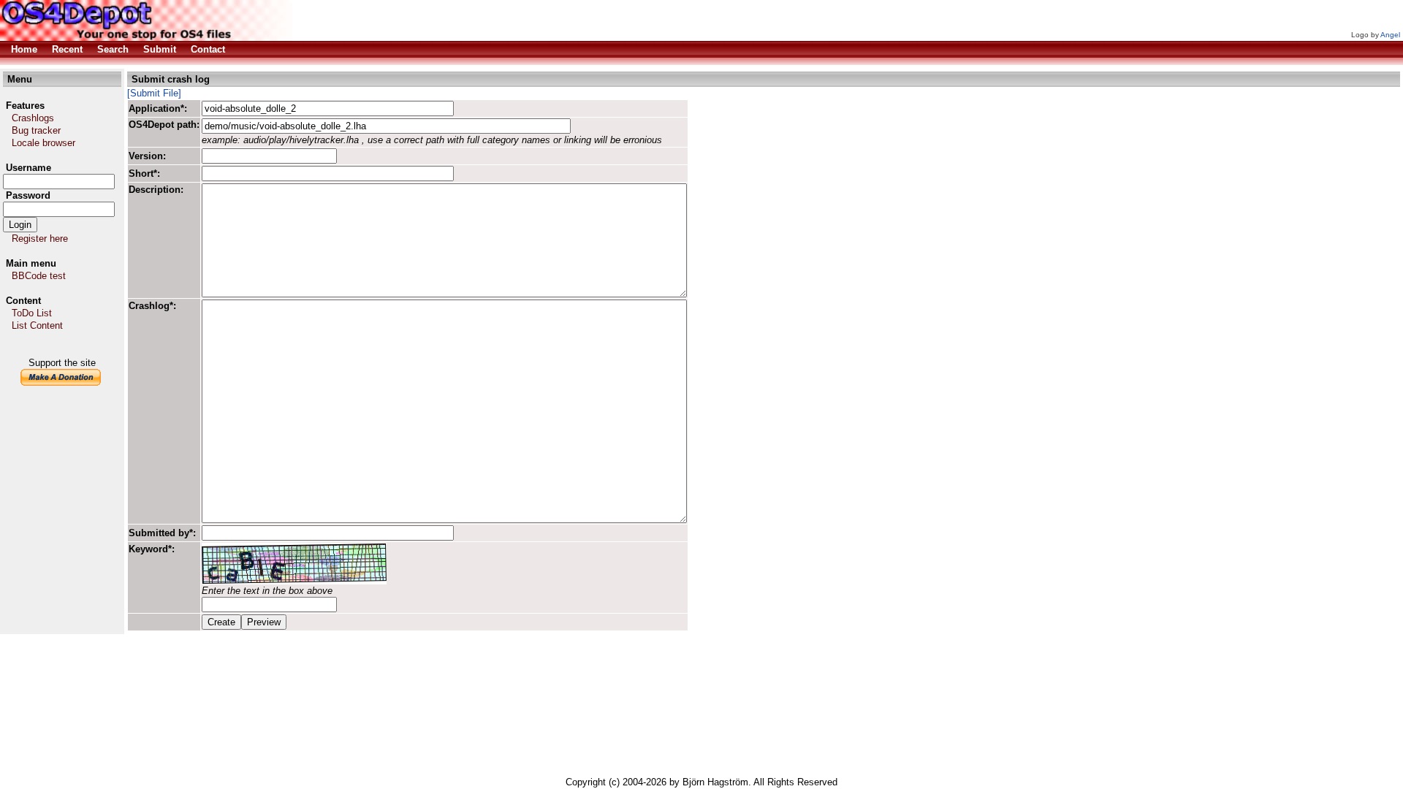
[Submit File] (154, 93)
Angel (1390, 35)
